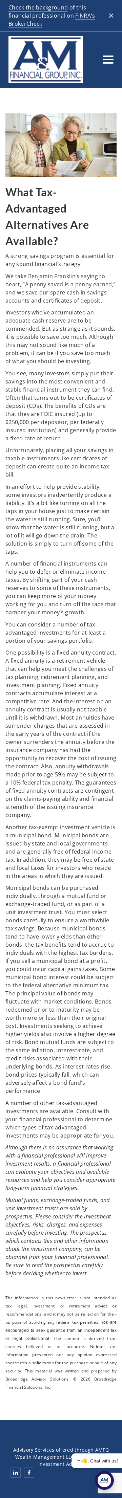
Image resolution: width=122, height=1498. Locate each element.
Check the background (38, 7)
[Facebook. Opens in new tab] (29, 1473)
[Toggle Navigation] (108, 60)
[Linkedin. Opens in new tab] (16, 1473)
